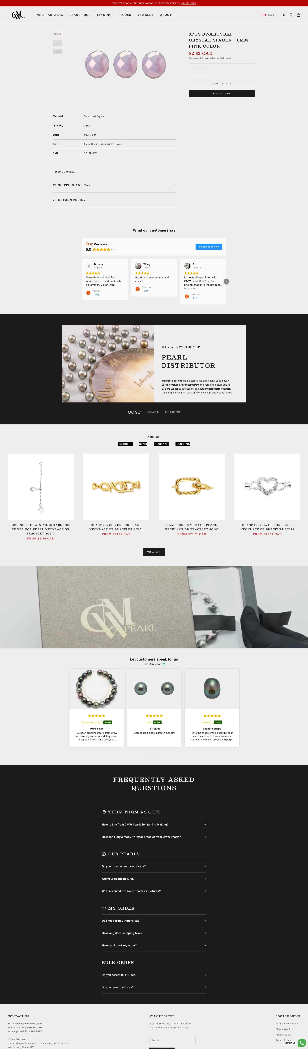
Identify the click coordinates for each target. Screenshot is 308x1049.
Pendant (161, 444)
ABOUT (166, 15)
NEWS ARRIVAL (50, 15)
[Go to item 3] (57, 52)
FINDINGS (105, 15)
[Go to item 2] (57, 43)
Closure (125, 444)
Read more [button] (190, 288)
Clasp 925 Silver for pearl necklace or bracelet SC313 (267, 527)
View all (154, 552)
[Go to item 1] (57, 34)
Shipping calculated (210, 58)
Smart (153, 412)
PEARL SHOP (80, 15)
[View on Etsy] (89, 266)
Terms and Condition (287, 1023)
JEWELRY (146, 15)
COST (134, 412)
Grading (172, 412)
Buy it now (222, 93)
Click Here (188, 3)
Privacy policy (283, 1034)
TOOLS (125, 15)
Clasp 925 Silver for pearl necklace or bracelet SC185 (192, 527)
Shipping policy (284, 1029)
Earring (182, 444)
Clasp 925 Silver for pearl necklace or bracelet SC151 (116, 527)
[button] (81, 281)
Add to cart (222, 83)
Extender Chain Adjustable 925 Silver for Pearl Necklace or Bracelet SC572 (41, 529)
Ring (143, 444)
